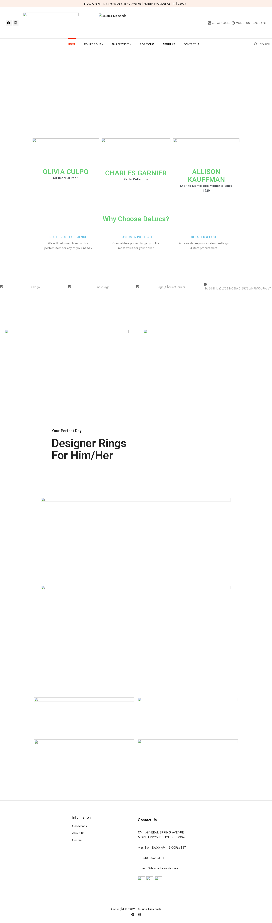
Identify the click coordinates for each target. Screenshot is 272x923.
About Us (169, 44)
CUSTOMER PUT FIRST (136, 237)
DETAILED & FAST (204, 237)
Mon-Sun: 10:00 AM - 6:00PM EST (162, 847)
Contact (77, 840)
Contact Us (192, 44)
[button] (65, 152)
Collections (79, 826)
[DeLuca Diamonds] (144, 23)
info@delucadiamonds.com (160, 868)
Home (71, 44)
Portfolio (147, 44)
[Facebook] (9, 23)
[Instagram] (16, 23)
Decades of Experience (68, 237)
